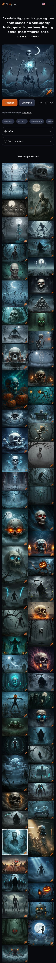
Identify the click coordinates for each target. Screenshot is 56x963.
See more (27, 112)
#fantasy (8, 121)
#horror (22, 121)
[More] (40, 102)
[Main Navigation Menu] (51, 4)
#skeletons (36, 121)
